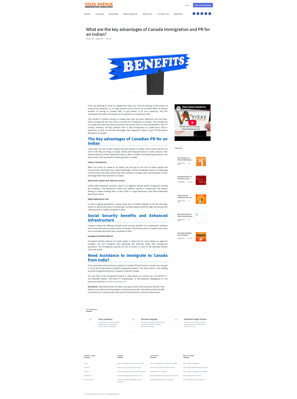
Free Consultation (203, 5)
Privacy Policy (88, 379)
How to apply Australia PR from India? (162, 367)
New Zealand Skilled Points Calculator (195, 367)
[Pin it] (201, 13)
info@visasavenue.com (117, 281)
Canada (100, 13)
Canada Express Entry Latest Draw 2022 (129, 375)
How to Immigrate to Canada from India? (130, 363)
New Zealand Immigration (191, 363)
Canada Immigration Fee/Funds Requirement (131, 371)
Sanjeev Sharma (191, 319)
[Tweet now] (198, 13)
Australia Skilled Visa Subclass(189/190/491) (164, 375)
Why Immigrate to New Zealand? (193, 379)
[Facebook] (194, 13)
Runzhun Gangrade (106, 319)
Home (87, 13)
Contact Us (163, 13)
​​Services (86, 371)
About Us (147, 13)
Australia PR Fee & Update (158, 371)
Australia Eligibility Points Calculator (161, 379)
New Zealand (130, 13)
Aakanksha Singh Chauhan (152, 319)
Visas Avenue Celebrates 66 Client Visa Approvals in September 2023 (185, 198)
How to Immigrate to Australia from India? (163, 363)
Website (178, 13)
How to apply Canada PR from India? (129, 367)
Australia (113, 13)
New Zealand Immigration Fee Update (195, 371)
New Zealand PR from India (192, 375)
